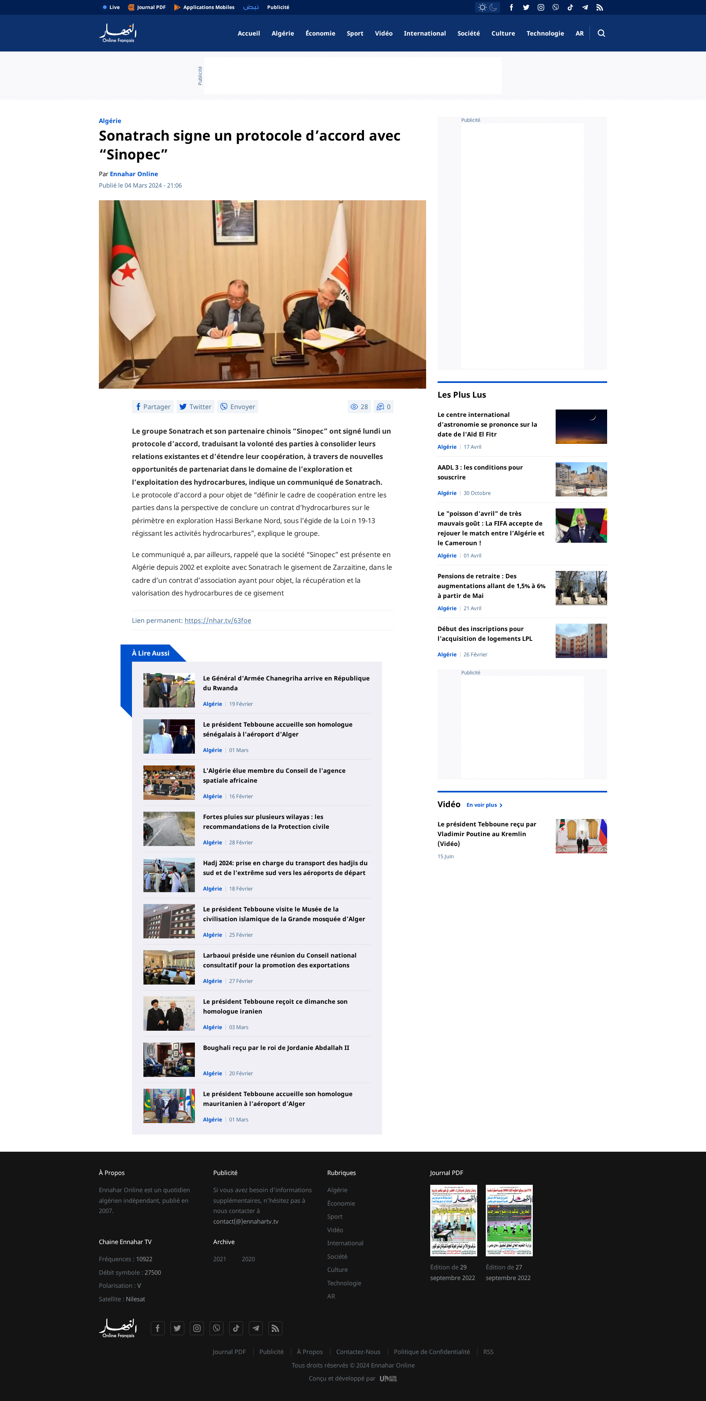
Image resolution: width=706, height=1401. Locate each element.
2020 (248, 1259)
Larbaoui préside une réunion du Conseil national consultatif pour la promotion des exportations (280, 960)
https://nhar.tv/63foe (218, 620)
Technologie (545, 33)
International (425, 33)
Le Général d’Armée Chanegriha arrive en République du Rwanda (286, 683)
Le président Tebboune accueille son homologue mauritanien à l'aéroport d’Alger (278, 1099)
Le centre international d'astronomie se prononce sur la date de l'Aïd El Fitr (487, 424)
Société (469, 33)
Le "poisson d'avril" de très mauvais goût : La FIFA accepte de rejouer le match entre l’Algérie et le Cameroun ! (491, 528)
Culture (503, 33)
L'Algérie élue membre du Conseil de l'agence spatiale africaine (274, 775)
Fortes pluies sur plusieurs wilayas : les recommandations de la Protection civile (266, 821)
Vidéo (384, 33)
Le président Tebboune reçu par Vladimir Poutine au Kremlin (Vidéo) (487, 834)
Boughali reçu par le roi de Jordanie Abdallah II (276, 1047)
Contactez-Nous (358, 1351)
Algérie (283, 33)
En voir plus (482, 804)
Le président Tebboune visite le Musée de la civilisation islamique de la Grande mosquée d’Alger (284, 914)
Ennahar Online (134, 173)
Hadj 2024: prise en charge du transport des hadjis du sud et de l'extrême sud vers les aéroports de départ (285, 868)
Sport (355, 33)
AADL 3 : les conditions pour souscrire (480, 472)
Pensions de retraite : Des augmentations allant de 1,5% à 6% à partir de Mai (491, 586)
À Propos (310, 1351)
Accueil (249, 33)
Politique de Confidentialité (432, 1351)
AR (580, 33)
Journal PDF (229, 1351)
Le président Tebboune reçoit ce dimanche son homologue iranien (275, 1006)
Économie (320, 33)
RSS (488, 1351)
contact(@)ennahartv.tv (246, 1221)
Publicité (271, 1351)
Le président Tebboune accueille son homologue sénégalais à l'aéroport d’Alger (278, 729)
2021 (219, 1259)
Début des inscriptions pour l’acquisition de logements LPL (485, 633)
